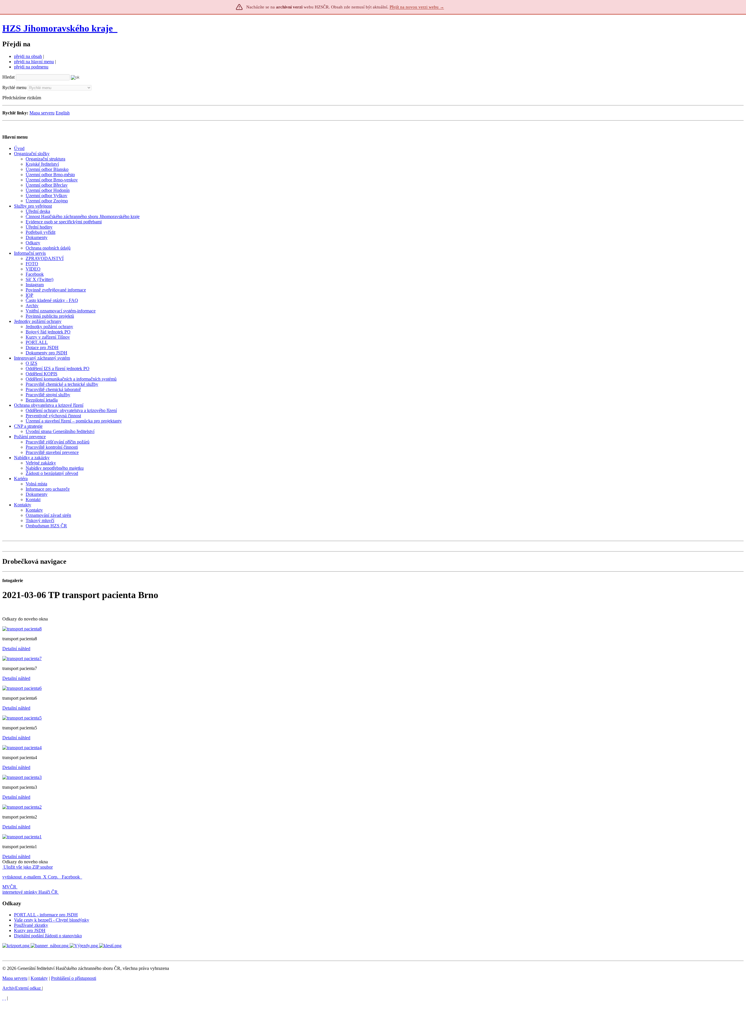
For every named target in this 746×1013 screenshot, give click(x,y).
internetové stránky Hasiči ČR (30, 892)
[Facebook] (5, 998)
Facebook (71, 876)
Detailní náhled (16, 648)
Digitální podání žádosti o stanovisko (48, 935)
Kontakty (39, 978)
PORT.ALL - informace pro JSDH (46, 914)
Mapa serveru (41, 112)
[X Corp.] (2, 998)
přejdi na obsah (28, 56)
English (63, 112)
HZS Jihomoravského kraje (57, 28)
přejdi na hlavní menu (34, 61)
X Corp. (51, 876)
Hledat (8, 77)
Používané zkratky (31, 925)
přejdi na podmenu (31, 66)
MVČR (9, 886)
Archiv (21, 988)
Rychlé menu (14, 87)
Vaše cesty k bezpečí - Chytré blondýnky (51, 919)
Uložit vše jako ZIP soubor (27, 867)
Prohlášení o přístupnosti (73, 978)
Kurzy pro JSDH (29, 930)
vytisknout (12, 876)
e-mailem (32, 876)
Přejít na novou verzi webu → (417, 7)
